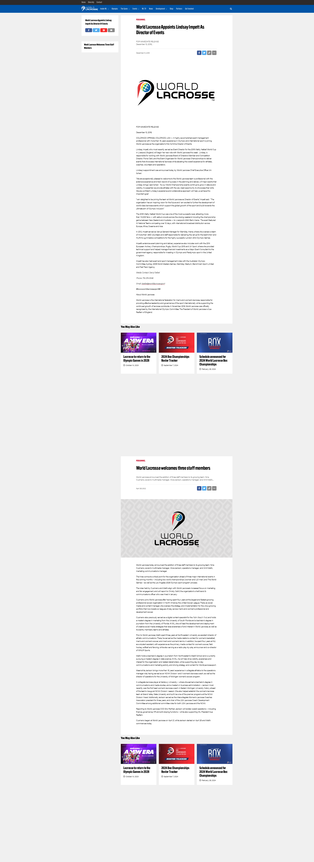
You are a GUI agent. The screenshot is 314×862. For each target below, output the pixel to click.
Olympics (115, 9)
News (151, 9)
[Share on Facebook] (88, 30)
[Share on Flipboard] (103, 30)
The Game (124, 9)
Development (160, 9)
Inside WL (103, 9)
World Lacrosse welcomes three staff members (99, 46)
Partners (179, 9)
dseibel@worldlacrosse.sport (153, 283)
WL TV (144, 9)
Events (134, 9)
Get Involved (189, 9)
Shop (171, 9)
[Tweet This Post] (96, 30)
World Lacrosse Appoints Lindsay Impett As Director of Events (98, 22)
